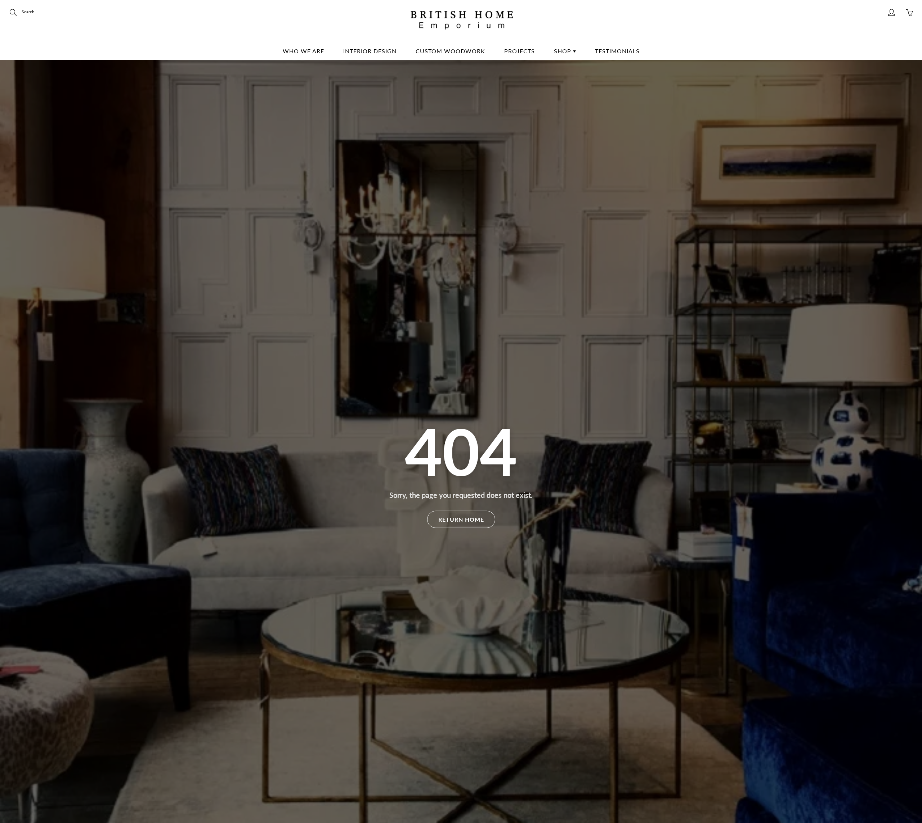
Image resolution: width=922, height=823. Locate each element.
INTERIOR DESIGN (370, 51)
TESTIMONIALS (617, 51)
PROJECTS (519, 51)
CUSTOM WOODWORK (450, 51)
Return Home (461, 519)
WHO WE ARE (303, 51)
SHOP (563, 51)
